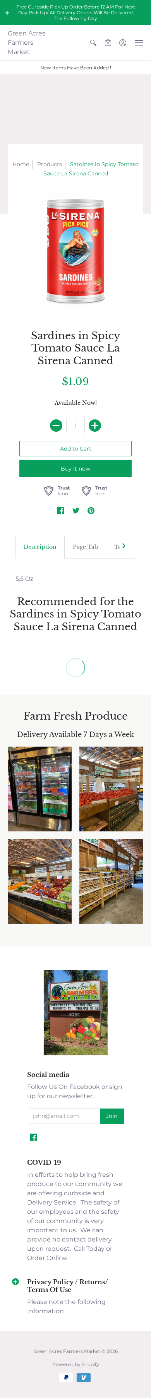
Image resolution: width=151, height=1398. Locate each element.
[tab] (40, 547)
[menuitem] (93, 43)
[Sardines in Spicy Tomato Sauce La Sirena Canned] (75, 251)
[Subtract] (56, 425)
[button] (7, 12)
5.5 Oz (24, 578)
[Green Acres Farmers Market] (76, 1054)
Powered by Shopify (75, 1364)
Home (20, 164)
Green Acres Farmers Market (26, 43)
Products (49, 164)
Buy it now (75, 468)
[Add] (95, 425)
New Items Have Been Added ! (75, 68)
